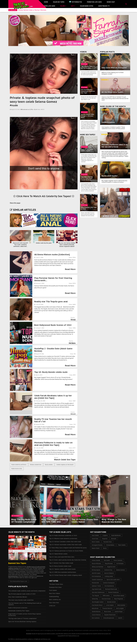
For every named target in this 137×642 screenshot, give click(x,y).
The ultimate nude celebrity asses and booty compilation (26, 591)
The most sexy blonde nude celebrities (21, 600)
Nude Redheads (116, 535)
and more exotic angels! (87, 150)
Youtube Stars (107, 542)
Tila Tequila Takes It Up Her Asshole (88, 67)
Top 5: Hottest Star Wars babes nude (61, 563)
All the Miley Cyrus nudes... (113, 92)
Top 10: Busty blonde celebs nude (50, 372)
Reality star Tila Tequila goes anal (51, 301)
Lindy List (52, 605)
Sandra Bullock (96, 611)
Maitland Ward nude (111, 589)
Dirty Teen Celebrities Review (17, 597)
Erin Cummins (96, 618)
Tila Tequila (95, 595)
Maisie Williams (96, 563)
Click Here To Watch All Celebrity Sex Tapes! (44, 196)
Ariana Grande (96, 560)
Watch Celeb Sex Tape (65, 459)
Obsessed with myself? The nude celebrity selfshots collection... (20, 244)
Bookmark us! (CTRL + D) (28, 109)
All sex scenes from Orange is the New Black (87, 116)
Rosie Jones (107, 611)
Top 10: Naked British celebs (58, 554)
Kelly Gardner (121, 605)
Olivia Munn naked (118, 595)
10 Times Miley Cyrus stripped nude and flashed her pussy (68, 548)
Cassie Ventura (96, 614)
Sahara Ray (95, 598)
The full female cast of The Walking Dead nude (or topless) (24, 604)
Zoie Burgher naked (97, 602)
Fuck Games (53, 590)
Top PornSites (76, 2)
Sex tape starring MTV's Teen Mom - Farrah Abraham (87, 178)
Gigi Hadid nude (96, 589)
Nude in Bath (95, 548)
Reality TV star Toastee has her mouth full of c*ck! (53, 420)
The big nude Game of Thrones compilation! (22, 618)
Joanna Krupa (118, 611)
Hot (72, 6)
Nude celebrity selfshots (18, 464)
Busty (105, 548)
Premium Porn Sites (55, 587)
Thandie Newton (107, 608)
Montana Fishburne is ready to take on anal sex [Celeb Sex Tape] (53, 443)
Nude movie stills (16, 468)
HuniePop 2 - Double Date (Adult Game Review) (53, 349)
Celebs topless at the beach (64, 464)
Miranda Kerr (95, 582)
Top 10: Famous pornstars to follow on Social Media (66, 551)
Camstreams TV (104, 6)
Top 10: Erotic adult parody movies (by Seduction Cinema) (67, 560)
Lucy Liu (83, 149)
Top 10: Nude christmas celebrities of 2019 (63, 535)
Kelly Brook (95, 608)
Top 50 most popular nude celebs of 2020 (21, 594)
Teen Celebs (122, 545)
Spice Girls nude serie (113, 579)
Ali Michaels (120, 563)
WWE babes (106, 595)
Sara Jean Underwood (98, 592)
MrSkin (72, 343)
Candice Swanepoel (109, 582)
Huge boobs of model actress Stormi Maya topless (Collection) (24, 614)
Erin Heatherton (109, 586)
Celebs (62, 6)
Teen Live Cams (49, 6)
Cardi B (120, 618)
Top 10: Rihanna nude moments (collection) (63, 538)
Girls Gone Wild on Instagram (114, 68)
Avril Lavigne (120, 608)
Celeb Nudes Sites (86, 6)
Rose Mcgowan (118, 598)
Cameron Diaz (108, 570)
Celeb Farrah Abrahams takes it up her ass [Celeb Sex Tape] (53, 396)
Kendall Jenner (111, 602)
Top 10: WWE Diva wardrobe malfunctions (62, 572)
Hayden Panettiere (110, 614)
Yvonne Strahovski (113, 592)
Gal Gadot (107, 560)
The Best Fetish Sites (56, 584)
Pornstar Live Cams (94, 2)
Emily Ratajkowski (108, 618)
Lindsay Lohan (109, 576)
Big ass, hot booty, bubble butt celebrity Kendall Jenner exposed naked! (66, 244)
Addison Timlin (96, 586)
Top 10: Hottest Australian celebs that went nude (65, 544)
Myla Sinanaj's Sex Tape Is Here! (89, 208)
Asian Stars (95, 538)
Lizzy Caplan (110, 605)
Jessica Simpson (109, 573)
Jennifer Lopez (96, 573)
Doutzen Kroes (106, 598)
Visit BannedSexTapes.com (18, 581)
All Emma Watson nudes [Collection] (52, 254)
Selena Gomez (120, 570)
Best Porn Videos (54, 593)
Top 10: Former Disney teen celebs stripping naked (65, 575)
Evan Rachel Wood (97, 605)
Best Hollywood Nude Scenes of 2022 (53, 325)
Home (46, 2)
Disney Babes (110, 545)
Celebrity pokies (108, 122)
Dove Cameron (118, 560)
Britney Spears (96, 570)
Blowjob (113, 538)
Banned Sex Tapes (17, 563)
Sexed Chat (111, 2)
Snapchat (105, 538)
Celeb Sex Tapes (58, 2)
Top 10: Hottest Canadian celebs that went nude (65, 541)
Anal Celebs (95, 535)
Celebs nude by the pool (43, 243)
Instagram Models (97, 545)
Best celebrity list (55, 599)
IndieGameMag (54, 596)
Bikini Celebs (96, 542)
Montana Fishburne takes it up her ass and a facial (115, 145)
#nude (14, 105)
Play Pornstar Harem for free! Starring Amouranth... (53, 279)
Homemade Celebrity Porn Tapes (18, 611)
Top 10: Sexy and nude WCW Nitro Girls (61, 557)
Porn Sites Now (54, 602)
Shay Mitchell (109, 563)
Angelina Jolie (111, 566)
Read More (70, 269)
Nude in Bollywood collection (17, 608)
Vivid (73, 319)
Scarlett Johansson (97, 579)
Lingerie (105, 535)
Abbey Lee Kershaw (97, 566)
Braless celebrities (35, 464)
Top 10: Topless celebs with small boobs (62, 569)
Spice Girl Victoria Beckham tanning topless (22, 621)
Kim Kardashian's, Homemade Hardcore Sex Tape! (88, 91)
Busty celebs (49, 464)
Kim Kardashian (96, 576)
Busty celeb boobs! (110, 176)
